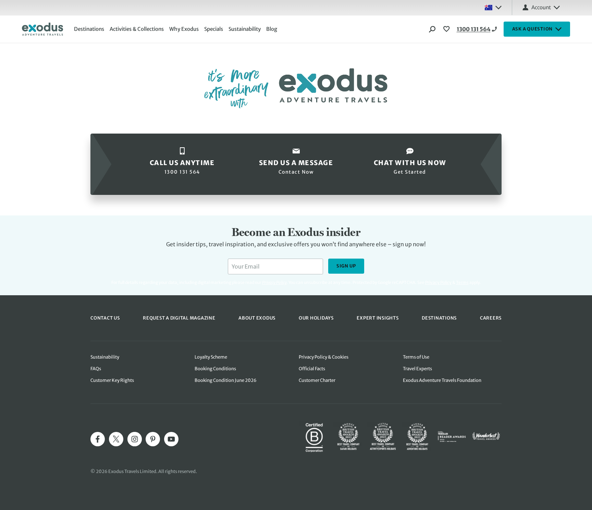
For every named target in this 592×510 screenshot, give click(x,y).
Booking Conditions (215, 369)
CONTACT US (105, 318)
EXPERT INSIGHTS (377, 318)
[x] (116, 439)
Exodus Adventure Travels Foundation (442, 380)
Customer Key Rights (112, 380)
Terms (462, 282)
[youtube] (171, 439)
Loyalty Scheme (211, 357)
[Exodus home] (42, 29)
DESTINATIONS (439, 318)
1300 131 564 (474, 29)
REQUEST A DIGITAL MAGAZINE (179, 318)
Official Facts (312, 369)
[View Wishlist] (447, 29)
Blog (271, 29)
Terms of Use (416, 357)
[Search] (432, 29)
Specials (213, 29)
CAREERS (491, 318)
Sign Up (346, 266)
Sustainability (245, 29)
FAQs (95, 369)
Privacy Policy (438, 282)
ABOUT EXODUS (256, 318)
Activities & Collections (137, 29)
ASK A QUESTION (532, 29)
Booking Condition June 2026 (226, 380)
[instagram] (134, 439)
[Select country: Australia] (493, 7)
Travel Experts (417, 369)
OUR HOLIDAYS (316, 318)
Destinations (89, 29)
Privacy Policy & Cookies (323, 357)
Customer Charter (317, 380)
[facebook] (97, 439)
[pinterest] (153, 439)
